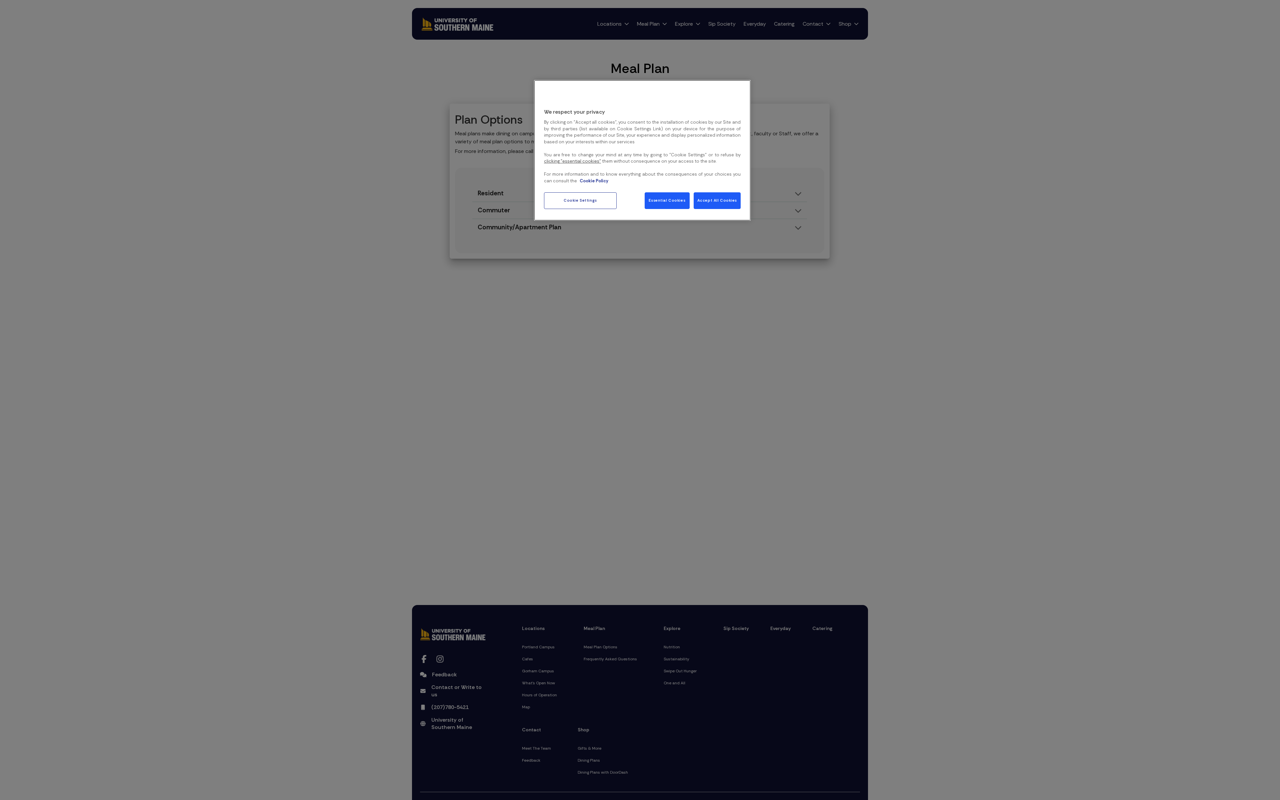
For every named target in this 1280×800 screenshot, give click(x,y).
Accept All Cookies (717, 200)
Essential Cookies (667, 200)
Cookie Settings (580, 200)
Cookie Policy (594, 181)
